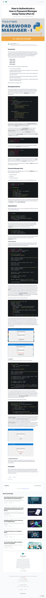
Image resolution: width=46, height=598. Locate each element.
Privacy (25, 586)
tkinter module (12, 59)
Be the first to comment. (25, 488)
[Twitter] (20, 570)
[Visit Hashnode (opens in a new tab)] (23, 593)
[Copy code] (37, 97)
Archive (22, 586)
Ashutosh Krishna (13, 43)
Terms (28, 586)
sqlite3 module (12, 62)
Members (18, 586)
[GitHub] (21, 570)
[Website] (24, 570)
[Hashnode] (25, 570)
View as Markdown (30, 16)
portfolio (24, 579)
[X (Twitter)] (17, 43)
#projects (14, 477)
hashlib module (12, 61)
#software (9, 477)
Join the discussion (38, 485)
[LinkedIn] (18, 43)
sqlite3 (16, 126)
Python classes (12, 64)
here (26, 581)
